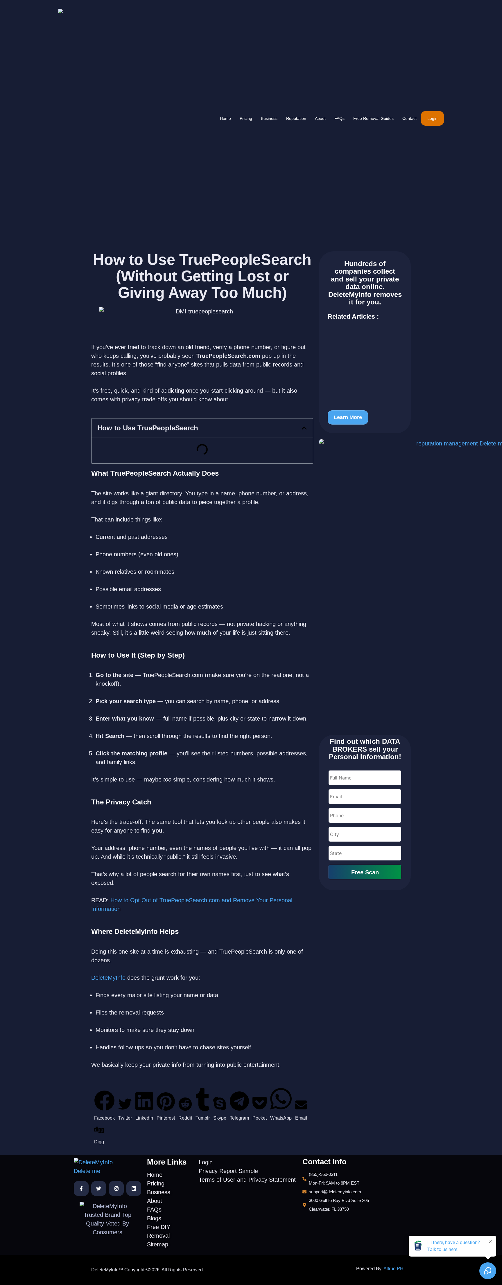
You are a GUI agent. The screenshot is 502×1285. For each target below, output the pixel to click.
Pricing (246, 118)
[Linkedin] (133, 1188)
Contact (409, 118)
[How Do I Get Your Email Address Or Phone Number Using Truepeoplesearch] (365, 392)
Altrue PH (393, 1268)
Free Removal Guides (373, 118)
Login (432, 118)
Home (225, 118)
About (320, 118)
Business (269, 118)
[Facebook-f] (81, 1188)
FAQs (339, 118)
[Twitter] (98, 1188)
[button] (304, 428)
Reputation (296, 118)
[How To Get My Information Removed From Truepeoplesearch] (365, 340)
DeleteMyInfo (109, 977)
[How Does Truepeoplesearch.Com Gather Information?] (365, 366)
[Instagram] (116, 1188)
